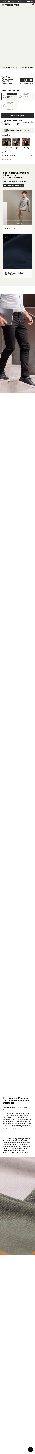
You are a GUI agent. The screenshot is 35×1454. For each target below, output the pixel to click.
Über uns (20, 1)
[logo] (12, 5)
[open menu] (2, 5)
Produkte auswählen (17, 115)
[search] (26, 5)
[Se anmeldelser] (17, 73)
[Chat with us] (30, 1449)
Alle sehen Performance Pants (13, 185)
